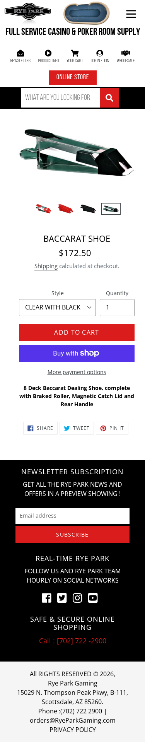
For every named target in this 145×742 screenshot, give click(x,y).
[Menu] (131, 13)
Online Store (72, 77)
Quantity (117, 293)
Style (57, 293)
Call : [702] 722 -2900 (72, 640)
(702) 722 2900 (81, 711)
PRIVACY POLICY (72, 729)
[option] (43, 211)
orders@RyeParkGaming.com (73, 720)
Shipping (46, 266)
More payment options (77, 372)
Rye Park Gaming (72, 683)
